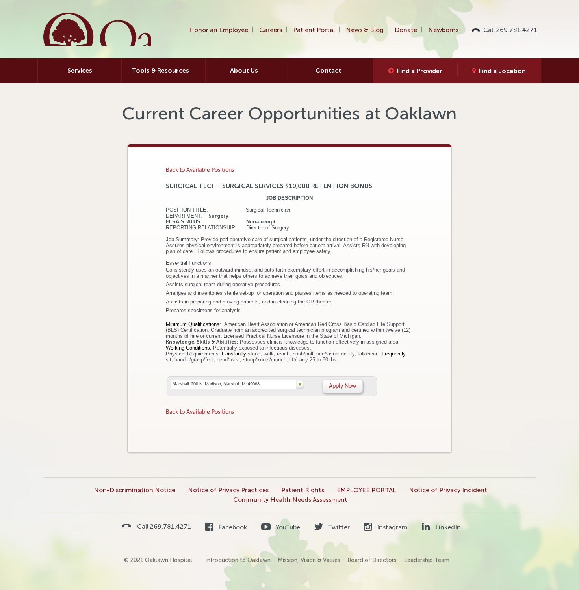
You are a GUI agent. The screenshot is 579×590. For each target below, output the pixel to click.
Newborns (443, 30)
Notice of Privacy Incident (448, 490)
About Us (244, 70)
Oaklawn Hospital (97, 29)
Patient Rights (302, 490)
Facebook (232, 527)
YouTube (287, 527)
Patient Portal (314, 30)
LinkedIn (447, 527)
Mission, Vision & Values (309, 560)
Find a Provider (419, 70)
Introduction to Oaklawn (238, 560)
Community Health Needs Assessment (290, 499)
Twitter (338, 527)
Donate (406, 30)
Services (79, 70)
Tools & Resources (160, 70)
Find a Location (502, 70)
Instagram (391, 527)
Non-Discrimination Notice (134, 490)
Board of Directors (372, 560)
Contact (328, 70)
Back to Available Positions (200, 170)
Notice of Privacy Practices (228, 490)
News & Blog (365, 30)
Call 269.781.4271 (510, 30)
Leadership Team (426, 560)
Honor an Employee (218, 30)
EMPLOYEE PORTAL (366, 490)
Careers (270, 30)
